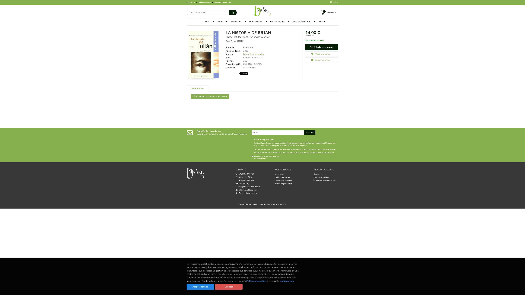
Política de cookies (256, 281)
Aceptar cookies (200, 286)
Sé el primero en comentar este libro (210, 96)
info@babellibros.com (248, 190)
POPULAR (248, 47)
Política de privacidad (283, 184)
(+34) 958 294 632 (246, 180)
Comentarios (197, 88)
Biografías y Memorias (253, 54)
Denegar (229, 286)
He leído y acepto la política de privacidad (266, 157)
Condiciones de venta (283, 180)
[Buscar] (233, 12)
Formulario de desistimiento (324, 180)
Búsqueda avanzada (222, 2)
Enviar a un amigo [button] (322, 60)
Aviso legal (279, 174)
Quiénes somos (204, 2)
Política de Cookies (282, 177)
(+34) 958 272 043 (246, 187)
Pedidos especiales (321, 177)
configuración (287, 281)
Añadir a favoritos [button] (322, 54)
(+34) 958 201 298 (246, 174)
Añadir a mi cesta (323, 47)
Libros (220, 21)
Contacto (191, 2)
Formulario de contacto (248, 193)
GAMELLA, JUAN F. (235, 41)
